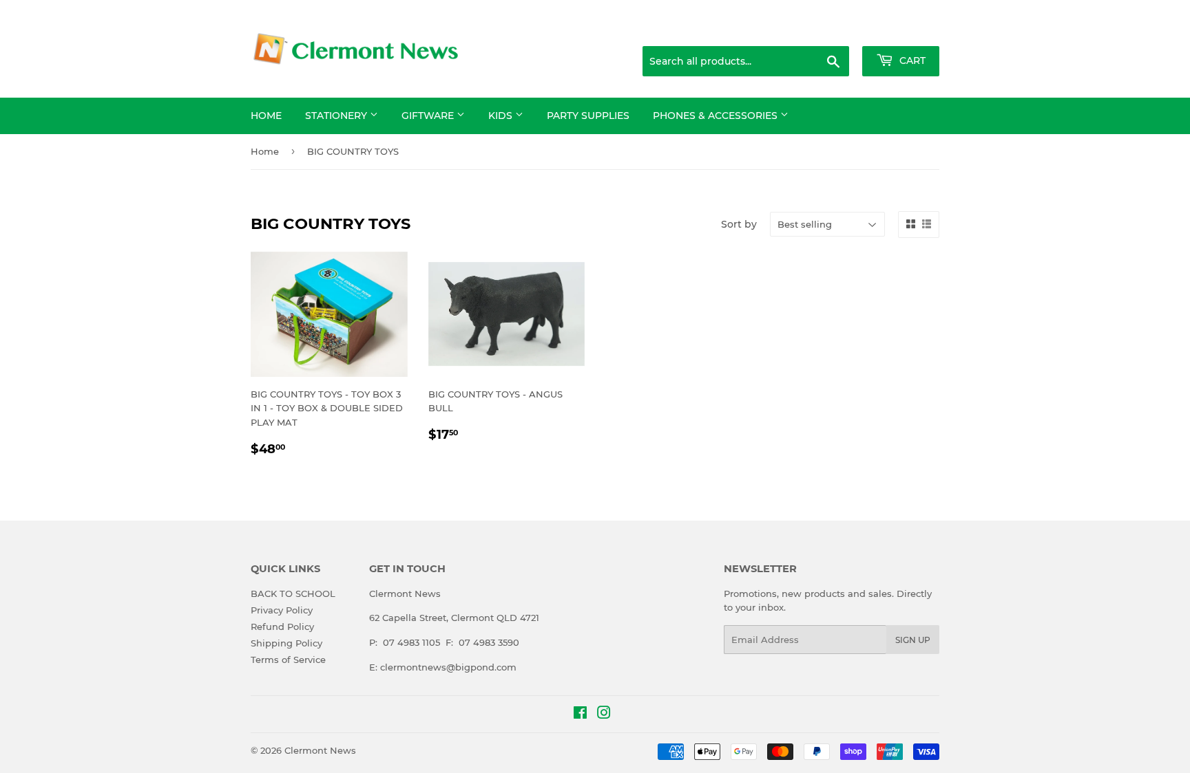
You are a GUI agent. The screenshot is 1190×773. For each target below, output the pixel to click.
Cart (911, 60)
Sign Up (912, 640)
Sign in (830, 29)
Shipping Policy (286, 643)
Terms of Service (288, 659)
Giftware (429, 115)
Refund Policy (282, 626)
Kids (501, 115)
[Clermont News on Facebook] (580, 714)
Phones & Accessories (716, 115)
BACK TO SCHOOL (293, 593)
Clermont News (320, 750)
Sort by (739, 224)
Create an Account (901, 29)
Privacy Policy (282, 610)
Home (266, 115)
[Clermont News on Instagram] (604, 714)
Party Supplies (588, 115)
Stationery (337, 115)
